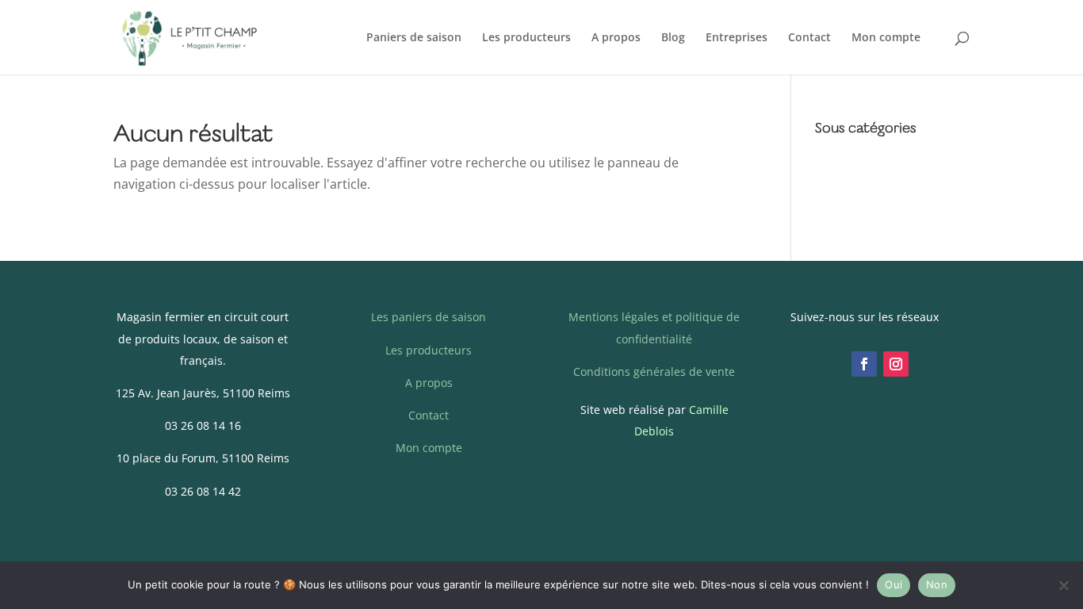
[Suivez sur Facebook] (864, 364)
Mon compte (885, 38)
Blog (673, 38)
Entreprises (736, 38)
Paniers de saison (413, 38)
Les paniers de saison (428, 316)
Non (936, 584)
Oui (893, 584)
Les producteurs (526, 38)
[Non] (1063, 585)
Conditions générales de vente (654, 371)
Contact (809, 38)
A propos (616, 38)
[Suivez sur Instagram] (896, 364)
